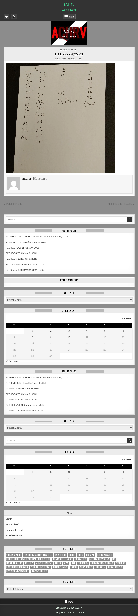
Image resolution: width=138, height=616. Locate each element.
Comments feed (14, 530)
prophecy (120, 563)
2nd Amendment (13, 555)
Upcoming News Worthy (17, 571)
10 (69, 337)
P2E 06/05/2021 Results (18, 270)
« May (9, 361)
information (80, 559)
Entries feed (12, 524)
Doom (80, 555)
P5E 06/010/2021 (15, 248)
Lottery (29, 563)
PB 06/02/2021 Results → (121, 204)
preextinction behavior (102, 563)
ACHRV (69, 5)
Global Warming (104, 555)
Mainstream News (44, 563)
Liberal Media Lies (14, 563)
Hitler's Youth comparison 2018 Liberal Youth (28, 559)
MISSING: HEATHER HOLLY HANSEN (26, 236)
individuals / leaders (62, 559)
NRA (73, 563)
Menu (71, 16)
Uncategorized (69, 49)
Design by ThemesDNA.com (69, 613)
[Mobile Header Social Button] (6, 16)
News (66, 563)
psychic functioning (40, 567)
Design (72, 555)
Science (73, 567)
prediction (83, 563)
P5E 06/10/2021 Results (18, 242)
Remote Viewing (60, 567)
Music (58, 563)
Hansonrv (61, 59)
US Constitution (39, 571)
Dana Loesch (60, 555)
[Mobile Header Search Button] (14, 16)
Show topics (86, 567)
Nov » (17, 361)
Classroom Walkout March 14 (38, 555)
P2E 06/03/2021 (69, 53)
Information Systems (99, 559)
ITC (113, 559)
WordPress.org (14, 535)
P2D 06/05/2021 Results (18, 264)
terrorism (100, 567)
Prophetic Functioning (17, 567)
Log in (9, 519)
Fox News (90, 555)
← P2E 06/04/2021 (13, 204)
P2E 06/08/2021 (14, 253)
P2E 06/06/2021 (14, 259)
